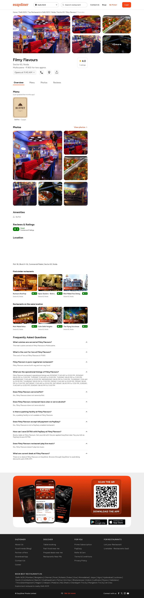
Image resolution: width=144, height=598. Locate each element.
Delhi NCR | (20, 577)
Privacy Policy (80, 560)
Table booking (49, 544)
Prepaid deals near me (53, 552)
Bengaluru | (39, 577)
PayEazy (78, 548)
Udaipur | (47, 583)
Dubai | (70, 577)
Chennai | (48, 577)
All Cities (108, 583)
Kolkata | (63, 577)
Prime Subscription (83, 544)
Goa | (75, 577)
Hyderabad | (108, 577)
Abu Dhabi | (65, 583)
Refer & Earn (79, 552)
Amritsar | (67, 580)
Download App (21, 556)
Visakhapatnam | (49, 580)
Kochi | (18, 580)
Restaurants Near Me (52, 556)
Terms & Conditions (83, 556)
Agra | (100, 577)
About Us (19, 544)
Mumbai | (30, 577)
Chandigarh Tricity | (79, 583)
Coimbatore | (28, 580)
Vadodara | (114, 580)
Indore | (89, 580)
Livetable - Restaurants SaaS (116, 548)
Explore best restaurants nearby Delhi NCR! (32, 586)
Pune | (56, 577)
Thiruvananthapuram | (25, 583)
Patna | (60, 580)
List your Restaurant (113, 544)
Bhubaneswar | (79, 580)
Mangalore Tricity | (96, 583)
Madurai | (55, 583)
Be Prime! (113, 5)
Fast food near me (51, 548)
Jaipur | (93, 577)
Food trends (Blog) (23, 548)
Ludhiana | (97, 580)
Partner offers (21, 552)
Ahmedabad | (84, 577)
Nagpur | (39, 583)
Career (18, 564)
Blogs (104, 5)
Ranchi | (37, 580)
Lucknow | (118, 577)
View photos (79, 127)
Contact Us (94, 5)
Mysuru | (105, 580)
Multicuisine (18, 67)
